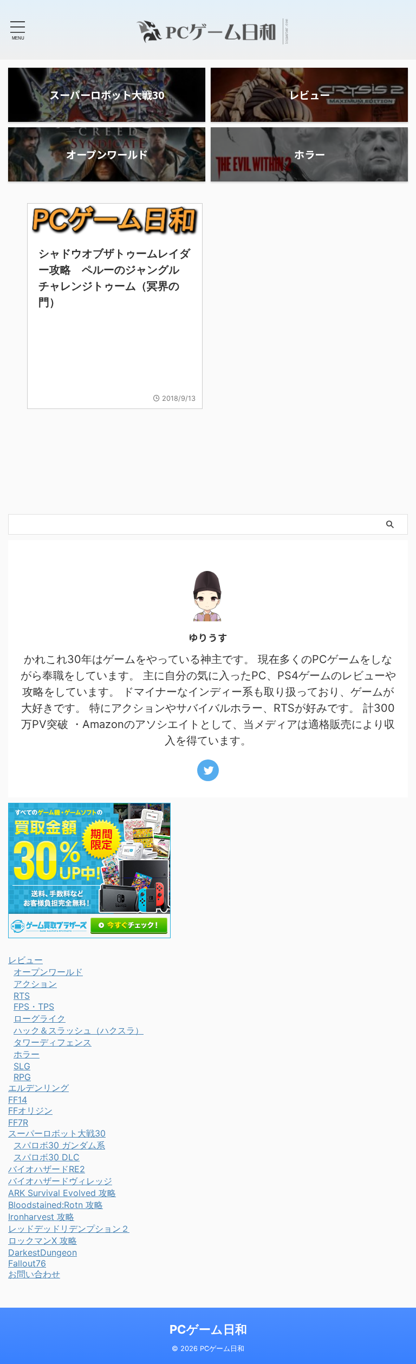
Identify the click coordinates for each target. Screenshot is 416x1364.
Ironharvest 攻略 (41, 1216)
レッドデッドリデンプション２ (68, 1228)
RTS (22, 995)
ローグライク (40, 1018)
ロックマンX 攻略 (42, 1240)
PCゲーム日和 (208, 1329)
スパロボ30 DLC (47, 1157)
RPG (22, 1076)
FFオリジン (30, 1110)
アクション (35, 983)
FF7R (18, 1122)
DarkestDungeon (42, 1252)
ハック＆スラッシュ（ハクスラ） (79, 1030)
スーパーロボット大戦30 (57, 1133)
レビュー (25, 959)
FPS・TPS (34, 1006)
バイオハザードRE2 (46, 1169)
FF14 (17, 1099)
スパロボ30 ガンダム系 (59, 1145)
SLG (22, 1066)
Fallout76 (27, 1263)
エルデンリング (38, 1087)
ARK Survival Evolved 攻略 (62, 1192)
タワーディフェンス (53, 1042)
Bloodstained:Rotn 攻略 (55, 1204)
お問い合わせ (34, 1274)
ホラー (27, 1054)
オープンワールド (48, 971)
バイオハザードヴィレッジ (60, 1180)
